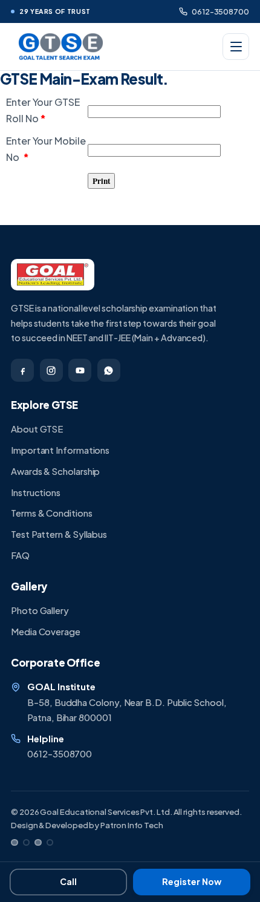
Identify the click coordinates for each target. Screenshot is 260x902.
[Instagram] (51, 370)
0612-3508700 (220, 11)
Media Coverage (45, 631)
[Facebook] (22, 370)
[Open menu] (236, 46)
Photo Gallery (40, 610)
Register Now (191, 881)
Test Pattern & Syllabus (59, 534)
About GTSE (37, 428)
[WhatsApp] (108, 370)
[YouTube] (79, 370)
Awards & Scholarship (55, 471)
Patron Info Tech (131, 825)
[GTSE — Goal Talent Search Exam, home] (59, 46)
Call (68, 881)
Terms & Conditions (52, 513)
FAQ (20, 555)
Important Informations (60, 450)
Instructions (35, 492)
